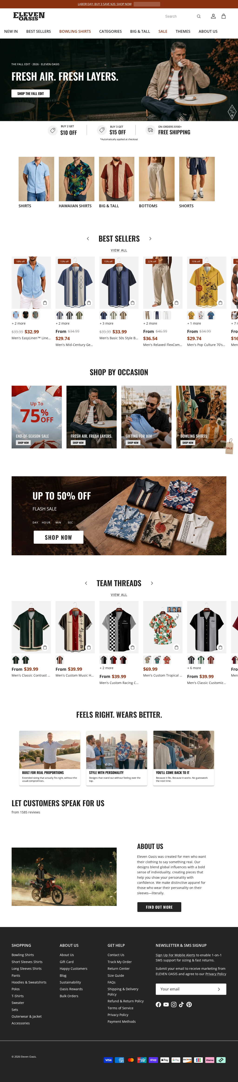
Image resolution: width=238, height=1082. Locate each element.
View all (119, 250)
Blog (63, 975)
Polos (16, 989)
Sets (15, 1009)
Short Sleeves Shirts (27, 962)
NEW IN (11, 31)
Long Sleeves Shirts (27, 968)
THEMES (183, 31)
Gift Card (67, 962)
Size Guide (116, 975)
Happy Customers (73, 968)
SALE (163, 31)
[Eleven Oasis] (29, 16)
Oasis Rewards (71, 989)
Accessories (21, 1023)
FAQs (112, 982)
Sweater (18, 1002)
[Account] (212, 16)
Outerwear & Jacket (27, 1016)
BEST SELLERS (38, 31)
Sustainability (70, 982)
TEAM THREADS (119, 583)
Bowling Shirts (23, 955)
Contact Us (116, 955)
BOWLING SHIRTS (75, 31)
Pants (16, 975)
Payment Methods (122, 1021)
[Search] (199, 16)
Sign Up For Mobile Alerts (175, 955)
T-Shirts (18, 996)
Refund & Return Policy (126, 1001)
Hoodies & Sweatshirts (29, 982)
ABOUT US (208, 31)
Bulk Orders (69, 996)
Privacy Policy (118, 1015)
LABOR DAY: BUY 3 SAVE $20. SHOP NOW (105, 4)
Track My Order (120, 962)
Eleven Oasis (28, 1056)
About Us (67, 955)
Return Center (119, 968)
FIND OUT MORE (159, 907)
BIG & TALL (140, 31)
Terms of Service (120, 1008)
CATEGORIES (110, 31)
